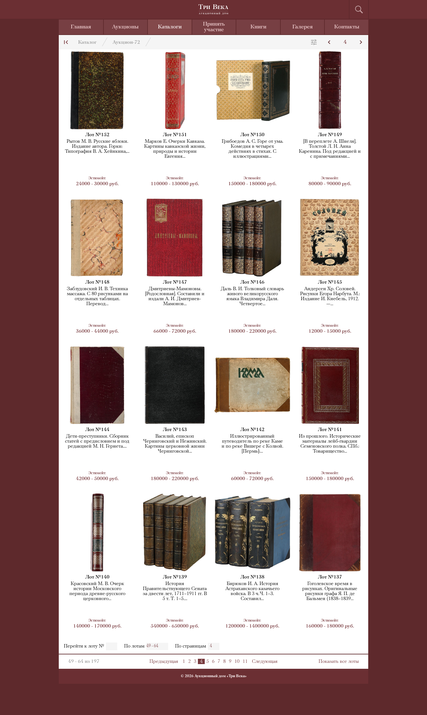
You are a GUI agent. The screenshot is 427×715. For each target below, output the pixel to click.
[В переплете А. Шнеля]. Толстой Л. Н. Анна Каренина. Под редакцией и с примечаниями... (330, 149)
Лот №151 (175, 134)
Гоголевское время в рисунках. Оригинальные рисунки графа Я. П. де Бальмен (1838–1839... (329, 591)
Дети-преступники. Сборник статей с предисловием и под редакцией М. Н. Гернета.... (97, 441)
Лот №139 (175, 577)
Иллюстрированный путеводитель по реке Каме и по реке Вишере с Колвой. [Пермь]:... (252, 444)
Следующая (265, 661)
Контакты (346, 27)
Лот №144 (97, 429)
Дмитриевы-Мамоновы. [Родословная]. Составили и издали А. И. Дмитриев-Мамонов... (174, 296)
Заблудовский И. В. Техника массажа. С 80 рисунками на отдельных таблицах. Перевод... (97, 296)
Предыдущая (163, 661)
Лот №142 (252, 429)
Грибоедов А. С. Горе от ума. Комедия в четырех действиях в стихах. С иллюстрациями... (252, 149)
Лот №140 (97, 577)
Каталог (87, 42)
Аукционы (125, 27)
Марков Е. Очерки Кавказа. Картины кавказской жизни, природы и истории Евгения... (174, 149)
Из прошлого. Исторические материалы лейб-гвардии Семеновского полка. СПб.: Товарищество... (330, 444)
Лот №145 (330, 282)
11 (245, 661)
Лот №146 (252, 282)
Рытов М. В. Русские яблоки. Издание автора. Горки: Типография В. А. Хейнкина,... (97, 146)
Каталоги (170, 27)
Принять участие (214, 27)
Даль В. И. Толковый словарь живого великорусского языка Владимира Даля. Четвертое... (252, 296)
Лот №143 (175, 429)
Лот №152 (97, 134)
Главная (81, 27)
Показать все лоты (339, 661)
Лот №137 (330, 577)
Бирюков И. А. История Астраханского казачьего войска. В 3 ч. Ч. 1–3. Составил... (252, 591)
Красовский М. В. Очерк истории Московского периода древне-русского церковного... (97, 591)
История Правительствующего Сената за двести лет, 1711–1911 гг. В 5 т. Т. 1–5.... (175, 591)
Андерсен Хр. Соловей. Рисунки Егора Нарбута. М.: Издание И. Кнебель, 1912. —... (330, 296)
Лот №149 (330, 134)
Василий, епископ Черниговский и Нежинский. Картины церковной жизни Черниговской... (175, 444)
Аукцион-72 (126, 42)
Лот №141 (330, 429)
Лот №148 (97, 282)
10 (236, 661)
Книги (258, 27)
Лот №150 (252, 134)
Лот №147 (175, 282)
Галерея (302, 27)
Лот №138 (252, 577)
